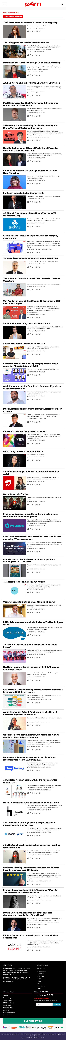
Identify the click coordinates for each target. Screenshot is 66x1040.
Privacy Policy (7, 998)
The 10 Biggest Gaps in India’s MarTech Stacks (26, 42)
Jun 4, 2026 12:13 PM (40, 286)
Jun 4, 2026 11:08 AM (40, 314)
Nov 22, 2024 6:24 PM (40, 569)
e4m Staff (31, 28)
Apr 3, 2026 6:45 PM (39, 396)
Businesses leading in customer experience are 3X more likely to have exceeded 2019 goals (31, 868)
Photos (39, 978)
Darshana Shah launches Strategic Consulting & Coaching (31, 62)
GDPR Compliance (8, 1003)
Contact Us (40, 988)
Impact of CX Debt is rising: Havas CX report (25, 431)
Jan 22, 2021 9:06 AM (46, 789)
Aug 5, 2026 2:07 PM (40, 51)
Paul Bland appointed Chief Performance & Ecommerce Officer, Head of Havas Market (30, 104)
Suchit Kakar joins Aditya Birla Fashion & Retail (26, 323)
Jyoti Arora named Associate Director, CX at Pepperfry (30, 22)
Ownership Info (7, 1015)
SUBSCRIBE (56, 1004)
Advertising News (42, 969)
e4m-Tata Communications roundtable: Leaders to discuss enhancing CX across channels (32, 537)
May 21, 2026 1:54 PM (40, 371)
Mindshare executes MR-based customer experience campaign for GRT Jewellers (29, 560)
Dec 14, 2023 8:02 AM (40, 631)
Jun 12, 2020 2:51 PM (46, 832)
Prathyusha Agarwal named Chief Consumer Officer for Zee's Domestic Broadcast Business (30, 891)
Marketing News (41, 971)
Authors (39, 983)
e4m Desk (31, 92)
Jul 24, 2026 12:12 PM (40, 112)
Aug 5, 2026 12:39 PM (40, 72)
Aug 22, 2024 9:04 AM (40, 589)
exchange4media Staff (34, 699)
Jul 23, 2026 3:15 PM (44, 137)
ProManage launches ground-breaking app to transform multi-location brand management (30, 515)
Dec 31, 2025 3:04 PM (40, 457)
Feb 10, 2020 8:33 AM (43, 924)
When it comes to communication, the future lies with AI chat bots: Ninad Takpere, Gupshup (31, 736)
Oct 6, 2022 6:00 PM (45, 722)
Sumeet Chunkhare (33, 137)
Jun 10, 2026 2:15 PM (40, 223)
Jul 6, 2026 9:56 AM (39, 198)
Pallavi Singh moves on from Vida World (23, 451)
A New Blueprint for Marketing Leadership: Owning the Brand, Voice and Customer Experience (30, 126)
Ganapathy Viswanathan (34, 249)
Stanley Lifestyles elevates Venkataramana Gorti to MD (30, 258)
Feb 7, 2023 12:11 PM (46, 699)
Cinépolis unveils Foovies (15, 494)
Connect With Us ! (9, 981)
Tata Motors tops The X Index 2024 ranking (24, 582)
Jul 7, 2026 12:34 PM (40, 180)
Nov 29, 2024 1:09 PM (40, 548)
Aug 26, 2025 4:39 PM (40, 501)
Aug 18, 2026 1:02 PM (40, 28)
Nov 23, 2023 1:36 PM (40, 654)
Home (4, 12)
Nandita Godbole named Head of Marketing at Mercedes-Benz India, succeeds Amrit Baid (31, 149)
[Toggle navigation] (4, 4)
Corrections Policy (8, 1007)
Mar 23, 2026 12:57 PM (40, 418)
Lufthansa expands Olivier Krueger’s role (23, 193)
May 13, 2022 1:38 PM (46, 746)
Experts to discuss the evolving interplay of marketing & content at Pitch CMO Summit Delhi (31, 364)
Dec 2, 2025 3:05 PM (39, 481)
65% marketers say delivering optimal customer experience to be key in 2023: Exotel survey (33, 690)
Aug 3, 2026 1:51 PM (40, 92)
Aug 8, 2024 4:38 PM (39, 609)
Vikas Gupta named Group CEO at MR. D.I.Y (24, 343)
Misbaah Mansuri (33, 924)
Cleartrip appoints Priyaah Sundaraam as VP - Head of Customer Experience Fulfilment (30, 713)
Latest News (40, 976)
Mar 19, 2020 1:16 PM (46, 881)
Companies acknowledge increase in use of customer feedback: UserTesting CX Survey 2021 (29, 758)
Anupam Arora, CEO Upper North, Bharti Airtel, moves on (31, 83)
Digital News (40, 973)
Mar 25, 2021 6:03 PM (46, 767)
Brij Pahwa (31, 51)
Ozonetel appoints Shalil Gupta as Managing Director (29, 602)
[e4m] (40, 995)
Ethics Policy (6, 1010)
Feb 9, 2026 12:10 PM (40, 440)
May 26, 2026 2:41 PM (40, 351)
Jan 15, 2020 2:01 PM (46, 947)
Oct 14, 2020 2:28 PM (46, 809)
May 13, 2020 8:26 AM (46, 855)
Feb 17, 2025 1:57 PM (40, 525)
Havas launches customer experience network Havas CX (31, 802)
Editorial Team (41, 986)
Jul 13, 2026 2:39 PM (40, 157)
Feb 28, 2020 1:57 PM (46, 900)
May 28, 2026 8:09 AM (40, 330)
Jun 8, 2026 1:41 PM (39, 263)
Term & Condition (8, 1000)
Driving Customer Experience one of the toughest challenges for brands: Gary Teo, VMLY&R (27, 914)
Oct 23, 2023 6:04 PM (40, 677)
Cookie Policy (7, 1005)
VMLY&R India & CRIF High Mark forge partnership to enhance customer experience (29, 823)
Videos (39, 981)
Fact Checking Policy (9, 1012)
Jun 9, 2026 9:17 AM (46, 249)
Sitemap (5, 995)
